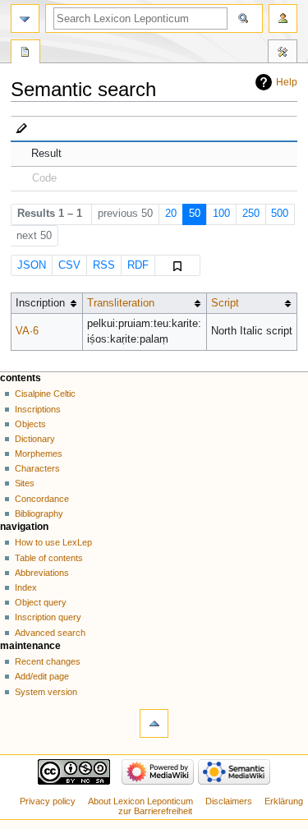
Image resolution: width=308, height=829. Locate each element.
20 (171, 213)
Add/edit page (42, 676)
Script (225, 303)
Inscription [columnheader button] (40, 303)
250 (251, 213)
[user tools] (283, 18)
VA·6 (27, 331)
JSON (31, 265)
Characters (37, 468)
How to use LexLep (53, 542)
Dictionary (35, 439)
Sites (24, 483)
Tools (283, 53)
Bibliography (39, 513)
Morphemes (38, 453)
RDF (138, 265)
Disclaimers (228, 801)
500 (279, 213)
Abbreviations (42, 573)
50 (194, 213)
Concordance (42, 499)
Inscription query (48, 617)
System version (46, 692)
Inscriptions (38, 409)
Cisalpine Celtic (45, 393)
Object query (41, 602)
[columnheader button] (144, 303)
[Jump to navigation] (25, 18)
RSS (104, 265)
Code (44, 178)
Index (26, 587)
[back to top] (154, 723)
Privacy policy (48, 801)
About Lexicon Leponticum (140, 801)
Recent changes (47, 661)
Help (286, 82)
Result (46, 153)
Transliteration (120, 303)
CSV (69, 265)
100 (221, 213)
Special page (25, 53)
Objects (30, 424)
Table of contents (49, 558)
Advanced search (50, 633)
